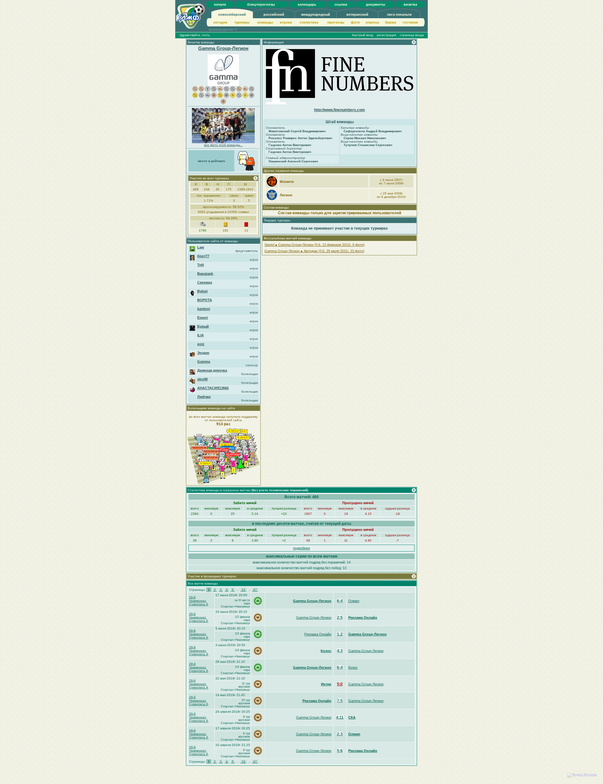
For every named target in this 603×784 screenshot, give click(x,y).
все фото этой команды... (223, 145)
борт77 (203, 256)
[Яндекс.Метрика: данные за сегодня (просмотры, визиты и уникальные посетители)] (582, 775)
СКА (352, 717)
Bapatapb (205, 273)
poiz (200, 344)
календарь (307, 4)
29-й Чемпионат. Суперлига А (198, 601)
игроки (286, 22)
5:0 (340, 684)
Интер (326, 684)
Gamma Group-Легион (223, 48)
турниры (241, 22)
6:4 (340, 601)
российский (273, 14)
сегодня (220, 22)
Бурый (203, 326)
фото (355, 22)
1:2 (340, 634)
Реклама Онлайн (362, 617)
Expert (202, 317)
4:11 (340, 717)
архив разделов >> (223, 29)
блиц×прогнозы (261, 4)
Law (200, 247)
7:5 (340, 701)
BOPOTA (204, 300)
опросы (372, 22)
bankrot (203, 309)
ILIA (200, 335)
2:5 (340, 617)
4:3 (340, 651)
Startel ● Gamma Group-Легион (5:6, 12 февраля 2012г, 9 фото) (314, 245)
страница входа (412, 35)
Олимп (353, 601)
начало (220, 4)
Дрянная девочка (212, 370)
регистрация (386, 35)
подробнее (301, 548)
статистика (309, 22)
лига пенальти (399, 14)
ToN (200, 265)
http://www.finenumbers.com (339, 110)
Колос (326, 651)
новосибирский (232, 14)
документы (375, 4)
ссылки (340, 4)
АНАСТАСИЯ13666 (213, 388)
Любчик (204, 397)
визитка (410, 4)
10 (243, 589)
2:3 (340, 734)
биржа (390, 22)
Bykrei (202, 291)
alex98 (202, 379)
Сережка (204, 282)
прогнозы (335, 22)
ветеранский (357, 14)
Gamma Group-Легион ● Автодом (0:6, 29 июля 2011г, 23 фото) (314, 251)
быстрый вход (362, 35)
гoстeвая (410, 22)
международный (315, 14)
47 (255, 589)
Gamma (203, 361)
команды (265, 22)
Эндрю (203, 353)
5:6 (340, 751)
